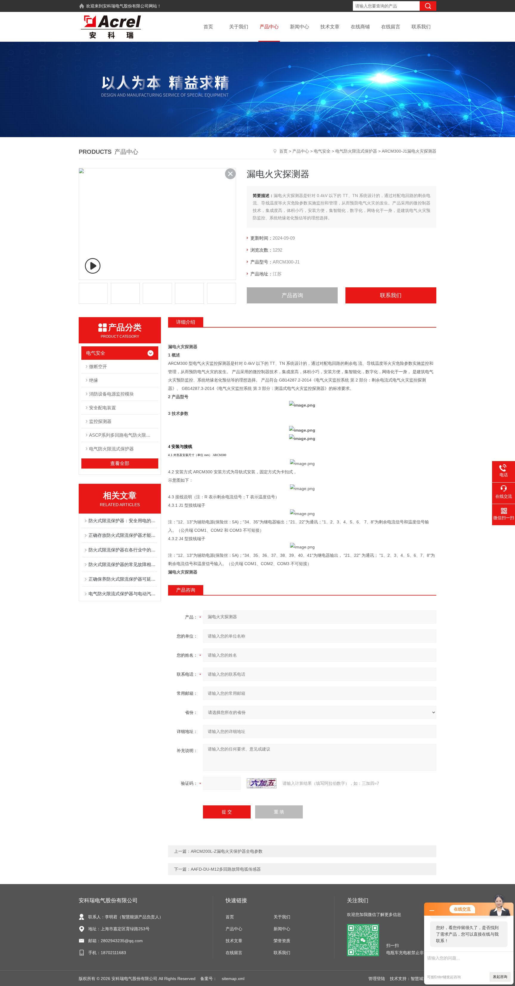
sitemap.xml (233, 978)
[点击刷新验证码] (262, 783)
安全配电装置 (102, 407)
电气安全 (322, 151)
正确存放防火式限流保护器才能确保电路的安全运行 (123, 535)
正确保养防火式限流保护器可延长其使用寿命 (123, 579)
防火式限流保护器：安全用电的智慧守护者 (123, 520)
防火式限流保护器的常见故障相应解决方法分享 (123, 564)
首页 (208, 26)
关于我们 (238, 26)
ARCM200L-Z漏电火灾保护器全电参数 (227, 851)
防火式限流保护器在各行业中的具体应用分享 (123, 549)
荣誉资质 (282, 940)
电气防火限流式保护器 (356, 151)
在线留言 (390, 26)
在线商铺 (360, 26)
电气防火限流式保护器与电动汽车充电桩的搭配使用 (123, 593)
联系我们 (421, 26)
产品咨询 (292, 295)
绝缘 (93, 380)
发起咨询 (500, 977)
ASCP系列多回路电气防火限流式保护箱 (123, 435)
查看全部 (119, 463)
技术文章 (329, 26)
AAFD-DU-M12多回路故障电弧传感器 (226, 869)
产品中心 (269, 26)
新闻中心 (299, 26)
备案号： (208, 978)
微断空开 (98, 366)
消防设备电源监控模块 (111, 393)
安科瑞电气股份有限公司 (126, 6)
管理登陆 (376, 978)
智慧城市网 (421, 978)
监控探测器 (100, 421)
